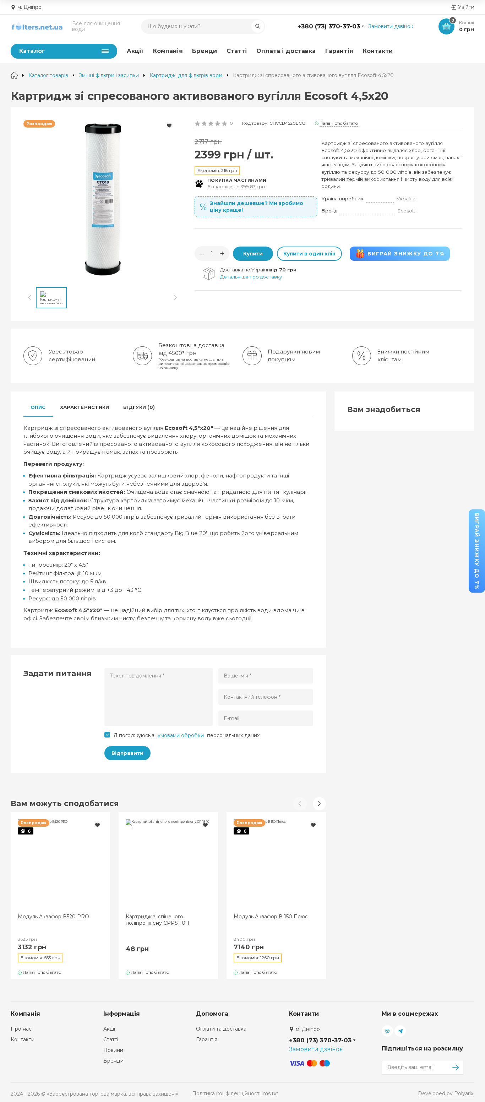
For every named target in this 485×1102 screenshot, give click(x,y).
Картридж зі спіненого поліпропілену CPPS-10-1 (157, 919)
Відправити (127, 753)
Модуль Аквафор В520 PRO (53, 916)
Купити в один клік (309, 253)
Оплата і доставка (286, 51)
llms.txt (269, 1093)
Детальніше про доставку (251, 277)
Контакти (378, 51)
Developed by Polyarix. (446, 1093)
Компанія (168, 51)
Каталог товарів (48, 75)
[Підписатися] (456, 1067)
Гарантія (339, 51)
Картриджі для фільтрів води (185, 75)
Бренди (204, 51)
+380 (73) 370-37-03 (329, 26)
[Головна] (14, 75)
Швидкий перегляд (60, 860)
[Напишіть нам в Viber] (387, 1031)
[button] (319, 803)
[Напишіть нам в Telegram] (400, 1031)
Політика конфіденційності (226, 1093)
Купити (253, 253)
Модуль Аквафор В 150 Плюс (271, 916)
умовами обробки (181, 735)
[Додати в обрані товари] (169, 125)
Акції (135, 51)
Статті (237, 51)
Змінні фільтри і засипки (109, 75)
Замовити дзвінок (390, 26)
